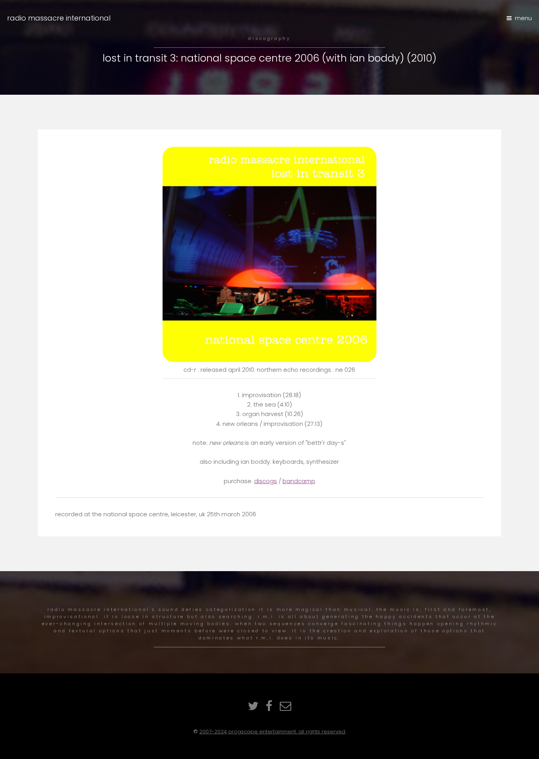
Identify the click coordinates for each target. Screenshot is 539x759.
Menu (523, 18)
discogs (265, 481)
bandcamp (299, 481)
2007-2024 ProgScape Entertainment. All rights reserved (272, 731)
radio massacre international (59, 18)
